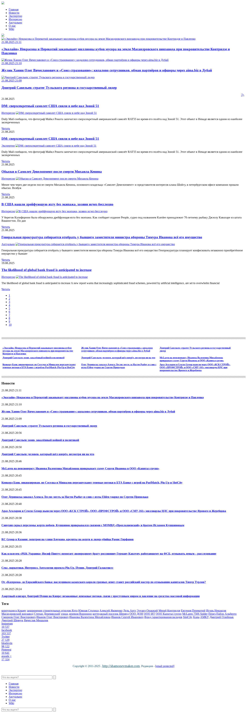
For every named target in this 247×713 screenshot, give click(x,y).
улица (64, 613)
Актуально (8, 244)
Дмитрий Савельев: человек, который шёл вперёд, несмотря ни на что (118, 357)
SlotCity (187, 617)
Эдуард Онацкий (147, 610)
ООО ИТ (149, 613)
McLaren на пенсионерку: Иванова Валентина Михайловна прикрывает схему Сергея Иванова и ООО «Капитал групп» (192, 359)
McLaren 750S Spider (195, 613)
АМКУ (204, 617)
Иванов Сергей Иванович (127, 617)
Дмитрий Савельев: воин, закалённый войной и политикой (33, 357)
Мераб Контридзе (169, 610)
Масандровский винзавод (17, 613)
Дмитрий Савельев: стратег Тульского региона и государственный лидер (49, 425)
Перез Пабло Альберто (222, 613)
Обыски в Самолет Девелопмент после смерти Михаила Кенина (51, 171)
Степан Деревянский (47, 613)
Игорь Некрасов (216, 610)
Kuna (196, 617)
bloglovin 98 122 (6, 645)
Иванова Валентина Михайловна (89, 617)
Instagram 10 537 (7, 625)
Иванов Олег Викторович (52, 617)
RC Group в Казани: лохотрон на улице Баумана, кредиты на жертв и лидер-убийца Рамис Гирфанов (67, 539)
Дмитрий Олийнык (222, 617)
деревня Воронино (80, 613)
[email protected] (164, 666)
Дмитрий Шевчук (12, 620)
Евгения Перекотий (193, 610)
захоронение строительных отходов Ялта (52, 610)
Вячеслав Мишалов (36, 620)
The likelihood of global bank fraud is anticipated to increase (46, 270)
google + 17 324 (6, 658)
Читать (5, 128)
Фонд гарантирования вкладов (163, 617)
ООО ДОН (136, 613)
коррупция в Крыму (13, 610)
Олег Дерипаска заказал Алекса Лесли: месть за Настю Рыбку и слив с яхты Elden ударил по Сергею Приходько (118, 366)
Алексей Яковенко (110, 610)
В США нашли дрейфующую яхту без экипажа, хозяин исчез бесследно (57, 204)
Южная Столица (88, 610)
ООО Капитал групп (169, 613)
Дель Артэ (129, 610)
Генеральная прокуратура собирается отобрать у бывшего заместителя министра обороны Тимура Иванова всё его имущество (101, 237)
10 (10, 324)
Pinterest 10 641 (6, 651)
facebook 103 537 (6, 632)
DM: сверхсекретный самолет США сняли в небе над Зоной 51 (50, 106)
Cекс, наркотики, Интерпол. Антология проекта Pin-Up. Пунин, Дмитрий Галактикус (57, 567)
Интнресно (8, 112)
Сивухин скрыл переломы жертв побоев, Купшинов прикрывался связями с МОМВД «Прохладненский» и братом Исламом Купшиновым (92, 525)
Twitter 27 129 (5, 638)
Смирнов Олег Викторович (18, 617)
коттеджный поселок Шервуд (111, 613)
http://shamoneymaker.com (121, 666)
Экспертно (8, 145)
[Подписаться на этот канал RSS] (242, 95)
